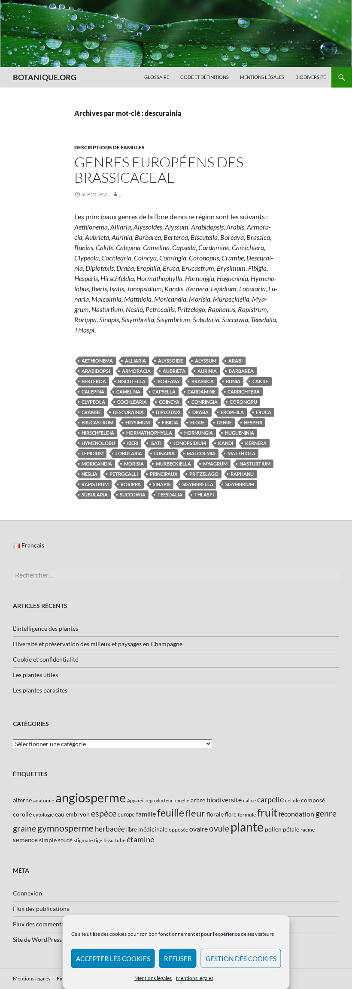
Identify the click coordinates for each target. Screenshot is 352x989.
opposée (178, 829)
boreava (168, 381)
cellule (292, 800)
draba (200, 412)
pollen (273, 829)
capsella (164, 391)
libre (131, 829)
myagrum (215, 463)
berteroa (94, 381)
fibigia (170, 422)
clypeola (93, 402)
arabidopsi (96, 371)
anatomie (43, 800)
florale (215, 814)
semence (25, 840)
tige (98, 840)
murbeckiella (173, 463)
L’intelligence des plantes (45, 628)
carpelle (270, 799)
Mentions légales (153, 978)
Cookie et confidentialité (45, 659)
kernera (256, 443)
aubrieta (174, 371)
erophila (232, 412)
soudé (65, 840)
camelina (128, 391)
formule (247, 814)
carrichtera (244, 391)
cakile (260, 381)
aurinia (207, 371)
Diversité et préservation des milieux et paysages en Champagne (97, 643)
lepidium (92, 453)
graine (24, 828)
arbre (198, 800)
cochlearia (132, 402)
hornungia (198, 433)
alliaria (135, 360)
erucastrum (97, 422)
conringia (204, 402)
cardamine (201, 391)
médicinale (152, 829)
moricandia (97, 463)
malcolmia (201, 453)
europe (126, 814)
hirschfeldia (98, 433)
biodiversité (224, 799)
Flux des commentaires (43, 924)
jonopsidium (189, 443)
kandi (225, 443)
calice (249, 800)
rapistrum (95, 484)
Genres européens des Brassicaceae (158, 169)
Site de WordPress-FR (42, 939)
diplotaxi (168, 412)
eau (59, 814)
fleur (195, 813)
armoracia (136, 371)
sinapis (161, 484)
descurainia (128, 412)
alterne (22, 800)
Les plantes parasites (40, 690)
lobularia (128, 453)
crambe (91, 412)
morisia (134, 463)
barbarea (241, 371)
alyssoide (170, 360)
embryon (78, 814)
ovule (219, 828)
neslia (89, 474)
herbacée (110, 828)
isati (155, 443)
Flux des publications (41, 908)
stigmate (83, 840)
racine (307, 829)
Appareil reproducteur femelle (158, 800)
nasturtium (255, 463)
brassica (202, 381)
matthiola (241, 453)
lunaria (164, 453)
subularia (95, 494)
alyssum (205, 360)
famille (146, 814)
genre (224, 422)
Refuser (178, 958)
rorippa (131, 484)
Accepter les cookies (113, 958)
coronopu (243, 402)
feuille (170, 813)
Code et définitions (204, 77)
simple (48, 840)
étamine (140, 839)
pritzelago (203, 474)
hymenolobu (98, 443)
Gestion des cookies (241, 958)
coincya (169, 402)
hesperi (253, 422)
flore (197, 422)
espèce (103, 813)
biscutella (132, 381)
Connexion (27, 893)
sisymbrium (239, 484)
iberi (132, 443)
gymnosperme (65, 828)
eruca (263, 412)
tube (120, 840)
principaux (163, 474)
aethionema (97, 360)
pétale (291, 829)
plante (247, 827)
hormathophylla (149, 433)
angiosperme (90, 797)
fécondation (296, 814)
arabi (235, 360)
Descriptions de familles (109, 147)
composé (313, 800)
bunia (233, 381)
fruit (267, 812)
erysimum (137, 422)
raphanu (242, 474)
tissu (108, 840)
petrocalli (123, 474)
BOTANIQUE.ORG (44, 77)
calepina (93, 391)
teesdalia (170, 494)
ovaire (198, 829)
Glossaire (156, 77)
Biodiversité (310, 77)
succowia (133, 494)
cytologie (43, 814)
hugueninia (239, 433)
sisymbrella (197, 484)
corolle (22, 814)
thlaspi (204, 494)
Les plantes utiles (35, 674)
